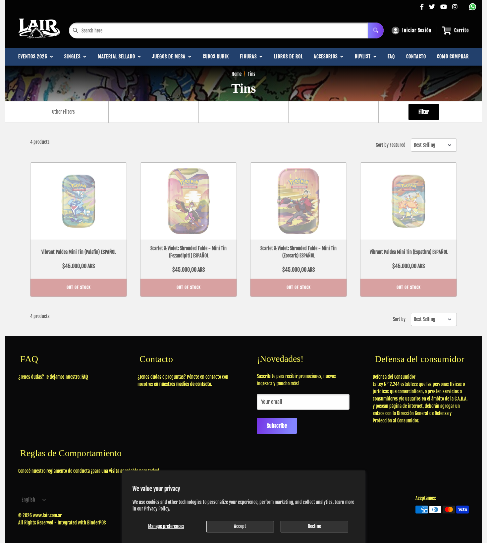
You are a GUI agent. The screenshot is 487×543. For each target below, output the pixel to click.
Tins (251, 74)
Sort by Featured (391, 145)
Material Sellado (118, 56)
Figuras (249, 56)
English (28, 500)
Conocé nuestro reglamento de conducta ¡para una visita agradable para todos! (88, 471)
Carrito (461, 30)
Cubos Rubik (216, 56)
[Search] (376, 30)
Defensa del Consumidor (394, 377)
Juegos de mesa (170, 56)
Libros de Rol (288, 56)
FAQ (391, 56)
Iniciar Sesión (416, 30)
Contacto (416, 56)
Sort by (399, 319)
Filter (423, 112)
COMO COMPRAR (453, 56)
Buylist (364, 56)
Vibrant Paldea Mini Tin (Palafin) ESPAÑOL (78, 252)
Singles (73, 56)
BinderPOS (96, 522)
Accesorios (327, 56)
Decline (314, 526)
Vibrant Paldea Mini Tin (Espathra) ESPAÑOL (409, 252)
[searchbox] (64, 112)
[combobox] (63, 112)
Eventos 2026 (34, 56)
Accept (240, 526)
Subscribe (277, 425)
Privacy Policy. (157, 509)
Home (237, 74)
